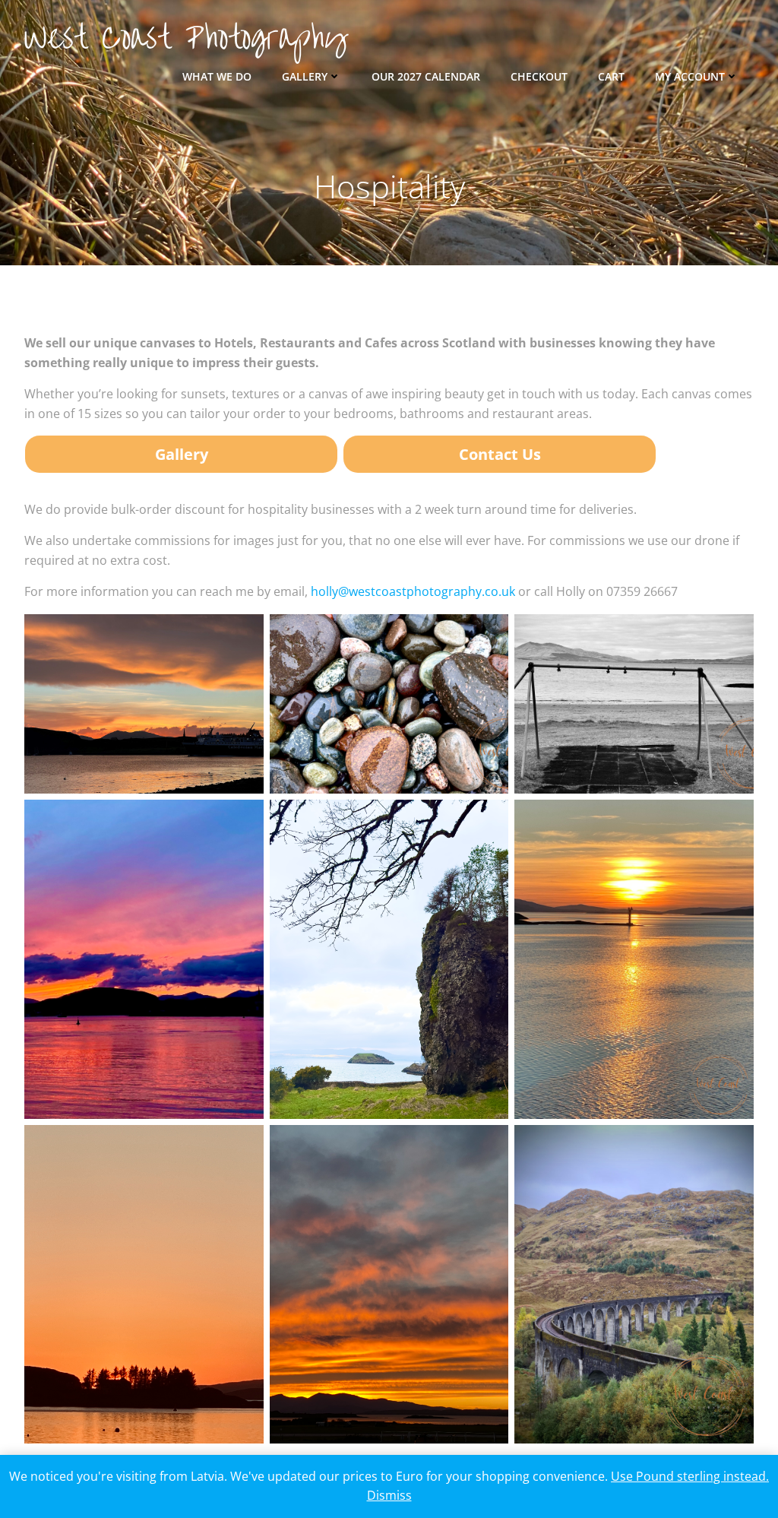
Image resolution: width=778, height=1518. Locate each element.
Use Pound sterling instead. (690, 1476)
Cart (611, 76)
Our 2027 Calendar (426, 76)
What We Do (216, 76)
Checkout (539, 76)
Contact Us (500, 454)
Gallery (304, 76)
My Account (690, 76)
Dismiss (389, 1495)
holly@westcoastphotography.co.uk (413, 591)
